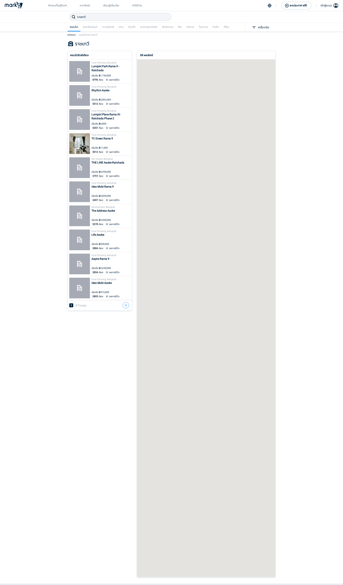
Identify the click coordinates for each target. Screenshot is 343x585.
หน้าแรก (72, 34)
